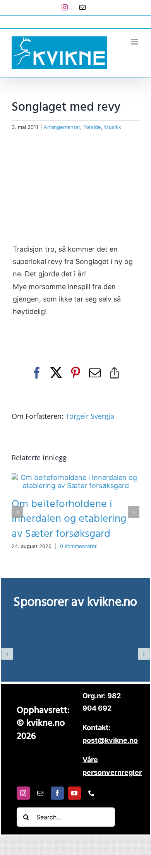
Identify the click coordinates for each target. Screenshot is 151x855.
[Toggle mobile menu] (135, 42)
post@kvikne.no (75, 22)
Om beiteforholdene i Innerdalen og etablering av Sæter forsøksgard (69, 518)
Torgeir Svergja (89, 416)
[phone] (91, 793)
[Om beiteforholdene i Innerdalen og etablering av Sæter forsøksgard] (75, 477)
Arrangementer (62, 127)
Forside (92, 127)
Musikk (112, 127)
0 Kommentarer (78, 546)
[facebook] (57, 793)
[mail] (40, 793)
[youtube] (74, 793)
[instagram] (23, 793)
